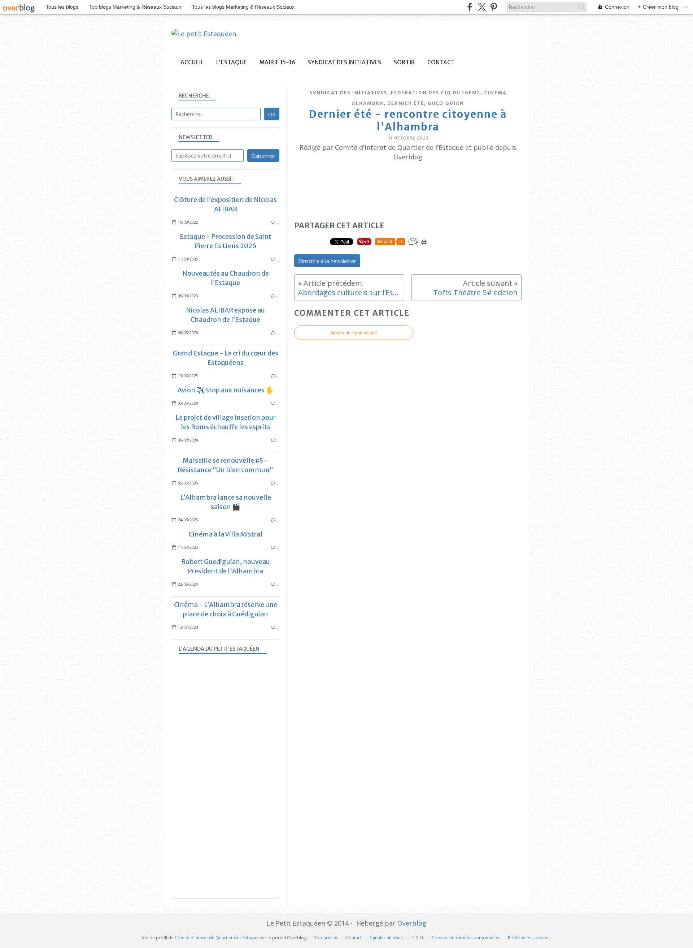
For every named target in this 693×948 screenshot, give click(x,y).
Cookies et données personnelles (466, 938)
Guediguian (446, 103)
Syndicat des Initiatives (344, 62)
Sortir (404, 62)
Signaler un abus (386, 938)
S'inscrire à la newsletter (327, 260)
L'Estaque (231, 62)
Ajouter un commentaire (353, 332)
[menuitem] (192, 62)
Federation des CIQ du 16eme (435, 92)
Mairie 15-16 (277, 62)
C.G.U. (417, 938)
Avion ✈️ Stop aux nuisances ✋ (226, 390)
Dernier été (405, 103)
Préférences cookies (528, 938)
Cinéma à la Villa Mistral (225, 534)
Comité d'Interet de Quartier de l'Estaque (217, 938)
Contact (441, 62)
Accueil (192, 62)
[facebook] (469, 7)
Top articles (326, 938)
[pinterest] (493, 7)
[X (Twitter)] (481, 7)
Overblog (411, 923)
